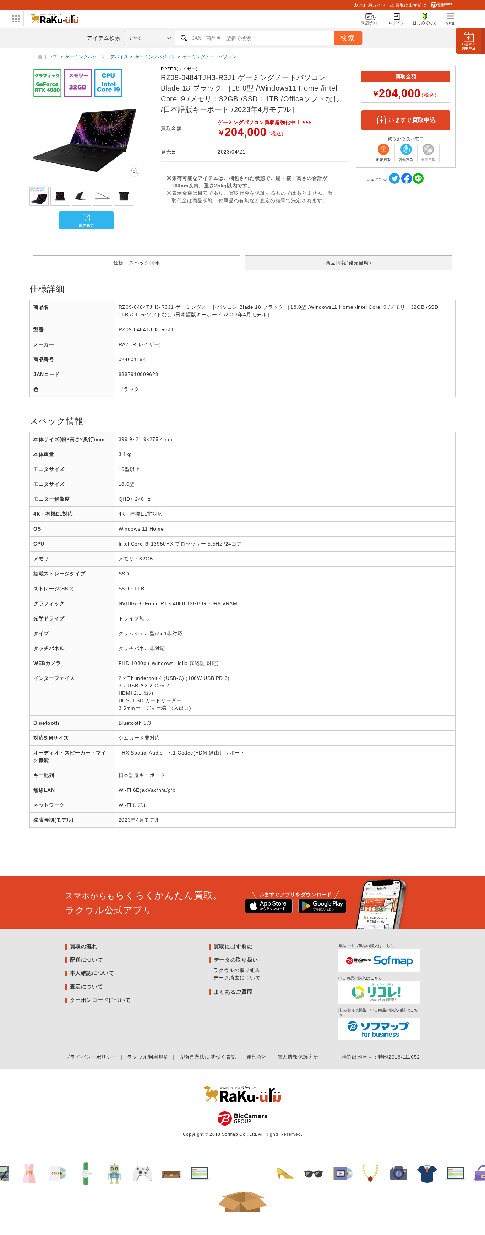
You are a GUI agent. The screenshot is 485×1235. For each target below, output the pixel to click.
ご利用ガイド (372, 5)
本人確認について (92, 973)
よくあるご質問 (233, 992)
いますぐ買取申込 (412, 120)
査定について (86, 986)
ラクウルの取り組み (236, 970)
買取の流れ (84, 946)
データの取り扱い (236, 960)
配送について (86, 960)
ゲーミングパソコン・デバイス (96, 56)
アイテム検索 (103, 38)
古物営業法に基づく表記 (207, 1057)
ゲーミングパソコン (155, 56)
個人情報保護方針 (298, 1057)
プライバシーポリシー (91, 1057)
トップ (51, 56)
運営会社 (256, 1057)
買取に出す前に (410, 5)
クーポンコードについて (100, 1000)
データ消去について (236, 978)
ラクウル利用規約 (148, 1057)
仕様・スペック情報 (136, 262)
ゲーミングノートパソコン (209, 56)
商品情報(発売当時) (348, 262)
